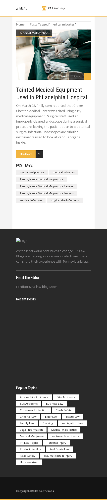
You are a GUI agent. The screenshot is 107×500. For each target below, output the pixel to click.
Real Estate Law (59, 449)
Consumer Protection (33, 410)
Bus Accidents (29, 403)
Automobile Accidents (34, 397)
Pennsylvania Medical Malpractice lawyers (47, 193)
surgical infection (31, 200)
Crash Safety (64, 410)
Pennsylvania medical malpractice (41, 179)
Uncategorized (29, 462)
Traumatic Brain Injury (58, 455)
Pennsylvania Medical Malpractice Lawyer (46, 186)
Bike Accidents (65, 397)
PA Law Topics (29, 442)
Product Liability (30, 449)
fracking (48, 423)
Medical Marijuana (32, 436)
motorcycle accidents (65, 436)
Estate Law (73, 416)
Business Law (54, 403)
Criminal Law (28, 416)
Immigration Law (72, 423)
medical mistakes (64, 172)
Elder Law (51, 416)
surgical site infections (65, 200)
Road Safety (27, 455)
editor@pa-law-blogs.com (38, 286)
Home (20, 24)
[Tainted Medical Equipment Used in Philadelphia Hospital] (53, 55)
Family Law (27, 423)
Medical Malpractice (34, 33)
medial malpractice (32, 172)
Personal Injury (56, 442)
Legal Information (31, 429)
